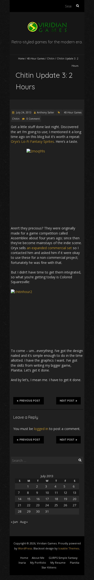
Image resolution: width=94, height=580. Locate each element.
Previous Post (30, 400)
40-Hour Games (36, 58)
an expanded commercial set (49, 248)
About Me (38, 558)
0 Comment (33, 118)
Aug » (24, 522)
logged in (41, 428)
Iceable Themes (68, 548)
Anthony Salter (45, 112)
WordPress (25, 548)
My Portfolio (38, 562)
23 (38, 505)
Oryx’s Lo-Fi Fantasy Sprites (32, 141)
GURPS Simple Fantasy (63, 558)
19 (65, 499)
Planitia (74, 562)
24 (47, 505)
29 (28, 511)
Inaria (22, 562)
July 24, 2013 (23, 112)
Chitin (50, 58)
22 (28, 505)
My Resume (58, 562)
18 (56, 499)
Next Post (67, 400)
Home (21, 58)
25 (56, 505)
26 (65, 505)
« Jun (14, 522)
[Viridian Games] (47, 24)
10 (47, 492)
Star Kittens (48, 567)
